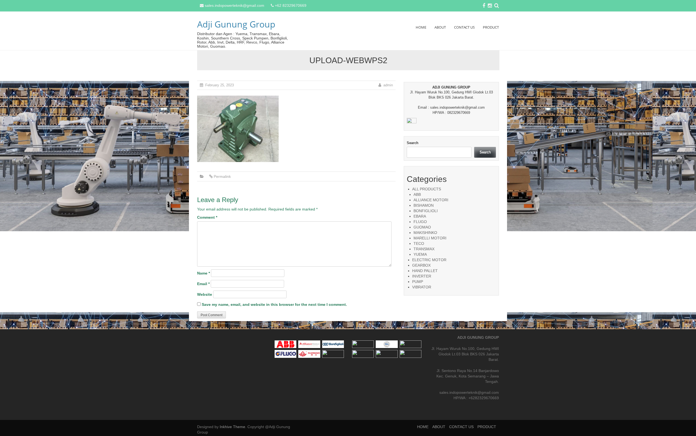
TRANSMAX (424, 249)
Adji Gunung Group (236, 24)
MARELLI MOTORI (430, 238)
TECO (419, 243)
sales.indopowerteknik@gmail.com (234, 5)
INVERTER (421, 276)
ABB (417, 194)
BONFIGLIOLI (426, 211)
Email (203, 284)
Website (204, 294)
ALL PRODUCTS (426, 189)
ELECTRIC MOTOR (429, 260)
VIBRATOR (421, 287)
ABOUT (440, 27)
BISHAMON (424, 205)
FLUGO (420, 221)
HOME (421, 27)
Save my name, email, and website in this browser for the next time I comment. (274, 304)
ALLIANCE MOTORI (431, 200)
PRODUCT (491, 27)
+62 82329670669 (290, 5)
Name (203, 273)
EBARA (420, 216)
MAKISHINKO (425, 232)
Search (412, 143)
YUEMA (420, 254)
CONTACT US (464, 27)
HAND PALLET (425, 271)
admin (388, 85)
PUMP (417, 281)
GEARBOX (421, 265)
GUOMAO (422, 227)
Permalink (222, 176)
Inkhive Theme (232, 427)
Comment (207, 217)
